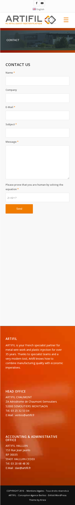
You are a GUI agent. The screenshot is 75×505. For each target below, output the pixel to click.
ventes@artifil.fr (24, 415)
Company (11, 90)
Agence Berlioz (38, 495)
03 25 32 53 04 (20, 410)
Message (12, 141)
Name (10, 72)
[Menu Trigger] (66, 19)
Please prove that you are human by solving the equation (34, 187)
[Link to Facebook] (36, 3)
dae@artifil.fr (23, 468)
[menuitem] (38, 9)
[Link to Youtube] (42, 3)
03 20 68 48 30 (20, 463)
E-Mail (10, 107)
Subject (11, 124)
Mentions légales (35, 490)
